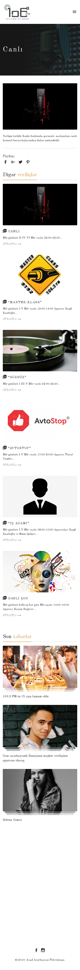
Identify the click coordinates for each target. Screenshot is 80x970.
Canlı (14, 231)
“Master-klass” (25, 302)
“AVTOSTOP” (19, 448)
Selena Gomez (12, 820)
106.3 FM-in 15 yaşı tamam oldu (26, 696)
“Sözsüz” (17, 377)
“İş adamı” (18, 523)
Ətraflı (9, 243)
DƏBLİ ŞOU (18, 598)
